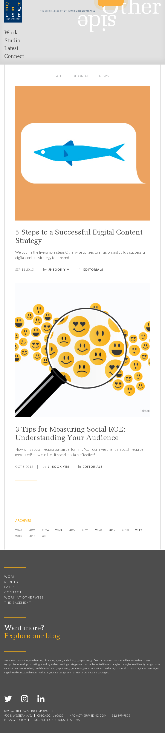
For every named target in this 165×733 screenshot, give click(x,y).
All (59, 76)
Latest (11, 48)
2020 (98, 530)
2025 (32, 530)
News (104, 76)
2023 (58, 530)
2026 (18, 530)
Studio (12, 40)
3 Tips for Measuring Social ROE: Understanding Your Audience (70, 434)
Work (11, 32)
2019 (111, 530)
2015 (32, 536)
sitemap (75, 720)
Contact (13, 592)
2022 (72, 530)
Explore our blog (32, 636)
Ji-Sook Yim (59, 269)
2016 (18, 536)
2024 (45, 530)
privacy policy (15, 720)
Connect (14, 56)
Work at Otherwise (24, 597)
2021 (85, 530)
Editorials (80, 76)
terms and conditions (48, 720)
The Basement (17, 602)
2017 (138, 530)
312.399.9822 (121, 715)
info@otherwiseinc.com (87, 715)
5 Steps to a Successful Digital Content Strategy (78, 237)
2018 (125, 530)
